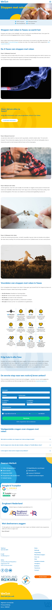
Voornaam (5, 390)
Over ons (36, 557)
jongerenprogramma (41, 381)
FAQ (35, 559)
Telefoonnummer (6, 407)
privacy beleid (34, 413)
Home (35, 548)
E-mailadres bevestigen (30, 401)
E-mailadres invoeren (5, 401)
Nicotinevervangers (39, 554)
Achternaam (22, 395)
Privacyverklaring (5, 605)
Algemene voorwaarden (7, 602)
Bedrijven (36, 565)
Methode (36, 550)
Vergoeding (37, 552)
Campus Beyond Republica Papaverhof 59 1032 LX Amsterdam (8, 563)
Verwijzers (37, 563)
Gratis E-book (43, 576)
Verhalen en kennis (39, 561)
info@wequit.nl (5, 556)
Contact (36, 570)
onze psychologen (13, 42)
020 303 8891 (4, 550)
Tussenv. (4, 395)
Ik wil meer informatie (9, 120)
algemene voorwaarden (22, 413)
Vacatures (37, 568)
